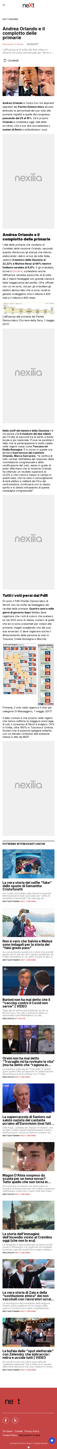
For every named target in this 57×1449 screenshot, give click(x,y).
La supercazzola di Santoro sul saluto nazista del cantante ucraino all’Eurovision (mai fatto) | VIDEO (28, 1120)
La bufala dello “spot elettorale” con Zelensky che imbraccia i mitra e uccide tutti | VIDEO (28, 1354)
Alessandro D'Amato (13, 44)
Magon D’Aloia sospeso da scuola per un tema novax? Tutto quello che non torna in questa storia (25, 1179)
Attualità (20, 1018)
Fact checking (10, 19)
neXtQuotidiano (11, 901)
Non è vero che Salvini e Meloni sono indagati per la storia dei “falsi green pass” (27, 945)
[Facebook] (4, 1418)
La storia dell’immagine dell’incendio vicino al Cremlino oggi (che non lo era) (27, 1237)
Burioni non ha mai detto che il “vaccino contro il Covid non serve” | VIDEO (26, 1003)
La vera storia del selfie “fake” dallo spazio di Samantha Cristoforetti (27, 886)
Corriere (17, 271)
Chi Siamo (8, 1431)
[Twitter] (13, 1418)
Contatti (19, 1431)
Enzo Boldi (8, 1018)
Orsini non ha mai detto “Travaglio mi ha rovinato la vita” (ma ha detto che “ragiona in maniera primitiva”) (28, 1062)
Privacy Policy (32, 1431)
